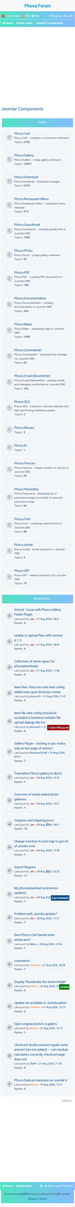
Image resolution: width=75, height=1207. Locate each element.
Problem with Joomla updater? (36, 914)
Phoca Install (23, 545)
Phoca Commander (28, 350)
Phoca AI (20, 445)
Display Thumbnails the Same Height (40, 982)
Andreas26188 (38, 752)
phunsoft (35, 696)
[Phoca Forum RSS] (23, 16)
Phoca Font (22, 519)
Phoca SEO (22, 402)
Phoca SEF (21, 571)
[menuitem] (35, 16)
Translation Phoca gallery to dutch (38, 773)
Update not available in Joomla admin (40, 1003)
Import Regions (25, 867)
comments (22, 961)
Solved (64, 987)
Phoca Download (26, 177)
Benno (33, 986)
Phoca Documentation (30, 298)
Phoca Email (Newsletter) (32, 376)
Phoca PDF (22, 272)
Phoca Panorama (26, 489)
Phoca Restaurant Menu (31, 199)
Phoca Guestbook (27, 225)
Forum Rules (12, 16)
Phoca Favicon (24, 463)
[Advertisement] (37, 66)
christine (35, 965)
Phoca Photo (23, 250)
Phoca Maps (23, 324)
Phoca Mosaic (24, 428)
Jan (32, 619)
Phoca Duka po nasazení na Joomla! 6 (40, 1080)
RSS (27, 16)
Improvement (60, 898)
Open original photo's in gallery (35, 1024)
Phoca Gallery (24, 155)
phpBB (23, 1194)
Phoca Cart (22, 133)
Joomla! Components (22, 108)
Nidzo (33, 944)
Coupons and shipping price (34, 820)
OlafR (33, 1063)
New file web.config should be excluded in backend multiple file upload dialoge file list (37, 717)
